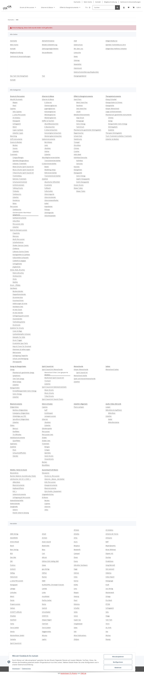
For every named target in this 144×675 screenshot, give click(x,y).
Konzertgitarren (50, 112)
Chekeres (16, 248)
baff (45, 410)
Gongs (110, 121)
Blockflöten (46, 465)
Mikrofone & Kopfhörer (114, 410)
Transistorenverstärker (52, 161)
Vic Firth (108, 628)
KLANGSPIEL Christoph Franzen (53, 585)
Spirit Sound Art (82, 372)
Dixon (76, 557)
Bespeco (77, 546)
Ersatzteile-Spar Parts (20, 343)
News (76, 56)
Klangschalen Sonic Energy (117, 124)
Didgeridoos (14, 407)
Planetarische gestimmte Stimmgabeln (87, 130)
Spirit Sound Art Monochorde (52, 369)
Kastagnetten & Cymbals (21, 255)
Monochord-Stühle (80, 376)
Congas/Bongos (18, 157)
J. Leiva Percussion (19, 115)
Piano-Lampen (79, 407)
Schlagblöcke (17, 264)
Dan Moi (13, 557)
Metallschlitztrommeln (82, 115)
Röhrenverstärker (50, 173)
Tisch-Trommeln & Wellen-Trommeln (119, 136)
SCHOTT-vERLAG (16, 612)
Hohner (76, 573)
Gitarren (45, 419)
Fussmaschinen (18, 300)
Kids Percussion (50, 482)
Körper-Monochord (112, 109)
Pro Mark (109, 600)
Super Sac (77, 620)
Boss (43, 550)
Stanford (13, 620)
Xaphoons (13, 444)
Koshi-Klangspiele (82, 182)
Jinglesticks (16, 267)
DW (11, 561)
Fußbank (47, 188)
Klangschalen (15, 388)
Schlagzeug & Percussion (21, 497)
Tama (12, 624)
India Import (110, 577)
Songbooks (14, 507)
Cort (43, 553)
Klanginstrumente (50, 485)
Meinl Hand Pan (82, 102)
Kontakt (98, 2)
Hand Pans (77, 99)
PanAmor (79, 105)
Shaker (44, 438)
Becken (15, 145)
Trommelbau (17, 176)
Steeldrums (78, 139)
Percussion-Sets (18, 224)
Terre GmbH (14, 628)
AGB (75, 41)
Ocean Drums (78, 185)
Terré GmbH (46, 628)
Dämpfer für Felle (19, 337)
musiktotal (45, 596)
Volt (75, 631)
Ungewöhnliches (48, 494)
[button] (124, 7)
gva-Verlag (45, 569)
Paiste (12, 600)
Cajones (13, 109)
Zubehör (16, 151)
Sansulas (79, 164)
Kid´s (15, 491)
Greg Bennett (110, 565)
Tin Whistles (17, 435)
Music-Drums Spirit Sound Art (23, 170)
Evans (76, 561)
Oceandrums (49, 459)
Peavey (108, 639)
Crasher (76, 151)
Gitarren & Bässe (48, 99)
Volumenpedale (50, 216)
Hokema (108, 573)
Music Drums (49, 393)
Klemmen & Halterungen (21, 349)
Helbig (12, 573)
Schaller (76, 608)
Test (43, 76)
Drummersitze (18, 297)
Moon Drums (49, 390)
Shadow (13, 616)
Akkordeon (16, 482)
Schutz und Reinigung (20, 359)
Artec (75, 538)
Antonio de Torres (112, 534)
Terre (107, 624)
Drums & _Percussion (51, 476)
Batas (15, 203)
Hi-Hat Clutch (17, 310)
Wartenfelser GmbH (17, 635)
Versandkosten (47, 52)
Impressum (16, 668)
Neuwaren (45, 473)
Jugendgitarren (49, 109)
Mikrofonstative (113, 422)
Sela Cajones (17, 112)
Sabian (12, 608)
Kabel (46, 203)
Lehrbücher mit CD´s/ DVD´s (20, 479)
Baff (107, 542)
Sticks (15, 279)
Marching (13, 136)
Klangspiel (16, 121)
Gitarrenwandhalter (51, 200)
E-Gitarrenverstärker (49, 164)
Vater (75, 628)
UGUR (78, 112)
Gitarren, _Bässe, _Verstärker (54, 479)
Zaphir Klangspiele (83, 179)
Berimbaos (48, 142)
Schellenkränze (18, 242)
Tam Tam (109, 620)
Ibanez (44, 577)
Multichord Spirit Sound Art (54, 378)
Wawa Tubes (78, 188)
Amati (44, 534)
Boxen (46, 167)
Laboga (12, 589)
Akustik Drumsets (16, 99)
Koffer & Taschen (48, 121)
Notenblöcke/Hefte (16, 500)
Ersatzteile (48, 185)
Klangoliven (78, 170)
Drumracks (16, 325)
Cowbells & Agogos (19, 261)
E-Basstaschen (49, 127)
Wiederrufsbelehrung (49, 45)
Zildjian (76, 639)
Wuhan (108, 635)
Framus (12, 565)
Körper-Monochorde (81, 369)
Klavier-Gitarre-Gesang (21, 513)
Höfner (44, 573)
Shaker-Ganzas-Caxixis (21, 245)
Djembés (47, 453)
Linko (44, 592)
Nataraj (76, 596)
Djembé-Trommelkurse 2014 (116, 45)
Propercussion (15, 604)
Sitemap (77, 60)
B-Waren (45, 497)
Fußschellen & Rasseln (21, 258)
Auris (75, 542)
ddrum (44, 557)
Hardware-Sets (18, 307)
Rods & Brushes (18, 273)
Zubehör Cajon (18, 133)
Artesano (109, 538)
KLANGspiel (48, 413)
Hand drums (48, 456)
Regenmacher (79, 133)
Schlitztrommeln (18, 185)
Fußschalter (48, 191)
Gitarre (15, 510)
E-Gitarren (48, 102)
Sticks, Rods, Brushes (17, 270)
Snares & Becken (16, 142)
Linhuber (13, 592)
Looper (108, 407)
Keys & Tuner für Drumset (22, 346)
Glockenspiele (47, 428)
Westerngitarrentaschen (53, 136)
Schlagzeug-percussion (21, 316)
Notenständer (15, 504)
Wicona (44, 635)
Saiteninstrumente (48, 139)
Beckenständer (18, 291)
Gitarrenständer (50, 197)
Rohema (77, 604)
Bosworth (77, 550)
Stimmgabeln (113, 127)
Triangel (77, 142)
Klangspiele (78, 173)
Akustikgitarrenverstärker (51, 157)
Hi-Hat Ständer (18, 313)
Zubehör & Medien (112, 139)
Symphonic (16, 376)
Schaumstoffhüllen (19, 453)
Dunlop (108, 557)
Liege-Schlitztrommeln (113, 112)
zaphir (44, 639)
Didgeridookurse (111, 41)
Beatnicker (45, 546)
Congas (47, 450)
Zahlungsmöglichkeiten (50, 49)
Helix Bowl (77, 154)
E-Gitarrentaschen (50, 130)
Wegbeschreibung (110, 2)
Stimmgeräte (49, 213)
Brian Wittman (111, 550)
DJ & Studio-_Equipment (52, 491)
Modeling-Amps (50, 170)
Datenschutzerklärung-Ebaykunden (86, 72)
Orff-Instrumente (16, 139)
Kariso (76, 581)
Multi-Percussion (19, 239)
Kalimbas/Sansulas (80, 157)
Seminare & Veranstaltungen (130, 2)
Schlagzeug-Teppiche (20, 355)
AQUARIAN (14, 538)
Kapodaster (48, 206)
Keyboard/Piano (18, 488)
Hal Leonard (110, 569)
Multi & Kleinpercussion (18, 230)
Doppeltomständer (19, 294)
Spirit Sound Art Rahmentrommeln (54, 387)
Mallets (15, 282)
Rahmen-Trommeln (19, 179)
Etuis (14, 450)
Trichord (47, 381)
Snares (15, 148)
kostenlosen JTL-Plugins (69, 673)
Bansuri (15, 428)
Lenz (75, 589)
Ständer (15, 456)
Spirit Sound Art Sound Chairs (52, 399)
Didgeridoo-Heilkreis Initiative (116, 49)
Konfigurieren (118, 662)
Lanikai (44, 589)
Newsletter (77, 64)
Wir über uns (78, 49)
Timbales (16, 191)
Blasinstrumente (18, 485)
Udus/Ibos (16, 221)
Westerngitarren (50, 118)
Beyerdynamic (111, 546)
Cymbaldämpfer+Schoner (22, 334)
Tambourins (17, 194)
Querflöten (16, 441)
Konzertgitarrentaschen (52, 133)
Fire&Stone (109, 561)
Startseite (77, 2)
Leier (46, 145)
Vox (107, 631)
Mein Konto (88, 2)
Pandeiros (16, 200)
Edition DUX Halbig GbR (50, 561)
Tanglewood (78, 624)
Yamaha (13, 639)
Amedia (76, 534)
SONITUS (45, 616)
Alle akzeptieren (118, 656)
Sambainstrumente (19, 218)
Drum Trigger (17, 340)
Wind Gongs (17, 382)
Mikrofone (111, 413)
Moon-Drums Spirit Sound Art (23, 167)
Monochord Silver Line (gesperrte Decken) (56, 373)
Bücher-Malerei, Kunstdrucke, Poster (23, 476)
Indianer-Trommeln (19, 164)
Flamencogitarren (50, 105)
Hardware (13, 288)
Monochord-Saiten (112, 369)
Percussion (14, 206)
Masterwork (110, 592)
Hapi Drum (80, 118)
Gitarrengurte (49, 194)
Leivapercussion (50, 416)
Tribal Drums (49, 396)
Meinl (15, 127)
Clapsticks (16, 233)
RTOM (108, 604)
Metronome (17, 352)
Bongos (47, 447)
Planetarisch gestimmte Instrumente (118, 115)
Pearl (14, 105)
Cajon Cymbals (18, 130)
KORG (76, 585)
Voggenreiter (46, 631)
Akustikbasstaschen (51, 124)
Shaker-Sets (46, 441)
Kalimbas (79, 161)
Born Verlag (14, 550)
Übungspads (17, 362)
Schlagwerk (17, 124)
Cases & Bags (17, 331)
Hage (75, 569)
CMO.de (83, 673)
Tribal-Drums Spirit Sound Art (23, 173)
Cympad (77, 553)
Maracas (16, 236)
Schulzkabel (46, 612)
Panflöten (16, 431)
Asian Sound (46, 542)
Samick (44, 608)
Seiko (75, 612)
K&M (43, 581)
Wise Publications (80, 635)
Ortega (108, 596)
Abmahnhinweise (48, 41)
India (75, 577)
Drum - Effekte (15, 285)
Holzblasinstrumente (17, 438)
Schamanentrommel (20, 182)
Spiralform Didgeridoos (21, 419)
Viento (12, 631)
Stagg (108, 616)
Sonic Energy (80, 124)
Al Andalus (16, 118)
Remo (44, 604)
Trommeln (13, 154)
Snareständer (17, 319)
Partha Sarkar (47, 600)
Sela (107, 612)
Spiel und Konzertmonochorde (84, 379)
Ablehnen (117, 667)
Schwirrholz (78, 136)
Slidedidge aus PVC (19, 416)
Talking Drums (18, 188)
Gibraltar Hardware (80, 565)
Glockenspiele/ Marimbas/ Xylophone (22, 214)
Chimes (76, 148)
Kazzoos (76, 167)
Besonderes (14, 473)
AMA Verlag (14, 534)
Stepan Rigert (47, 620)
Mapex (15, 102)
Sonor (76, 616)
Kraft (107, 585)
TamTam (45, 624)
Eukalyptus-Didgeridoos (21, 413)
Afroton (76, 530)
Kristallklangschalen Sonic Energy (24, 391)
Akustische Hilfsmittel (52, 182)
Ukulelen (47, 148)
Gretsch (13, 569)
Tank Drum (80, 127)
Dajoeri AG (109, 553)
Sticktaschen (17, 276)
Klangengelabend (80, 76)
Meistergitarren (50, 115)
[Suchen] (117, 7)
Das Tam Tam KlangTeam (19, 76)
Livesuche (77, 52)
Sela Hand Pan (81, 109)
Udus (46, 510)
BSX (11, 553)
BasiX (12, 546)
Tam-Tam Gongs (18, 379)
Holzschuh (13, 577)
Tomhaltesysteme (19, 322)
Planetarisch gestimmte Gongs (23, 372)
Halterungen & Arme (20, 303)
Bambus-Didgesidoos (20, 410)
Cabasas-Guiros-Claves (21, 251)
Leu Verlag (109, 589)
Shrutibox (77, 145)
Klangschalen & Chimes (114, 102)
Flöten (12, 425)
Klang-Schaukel (111, 99)
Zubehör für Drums (17, 328)
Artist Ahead (14, 542)
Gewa (44, 565)
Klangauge (80, 121)
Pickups (47, 209)
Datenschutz (26, 668)
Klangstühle (110, 105)
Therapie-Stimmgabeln (114, 133)
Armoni (44, 538)
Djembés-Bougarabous (21, 161)
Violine (46, 151)
